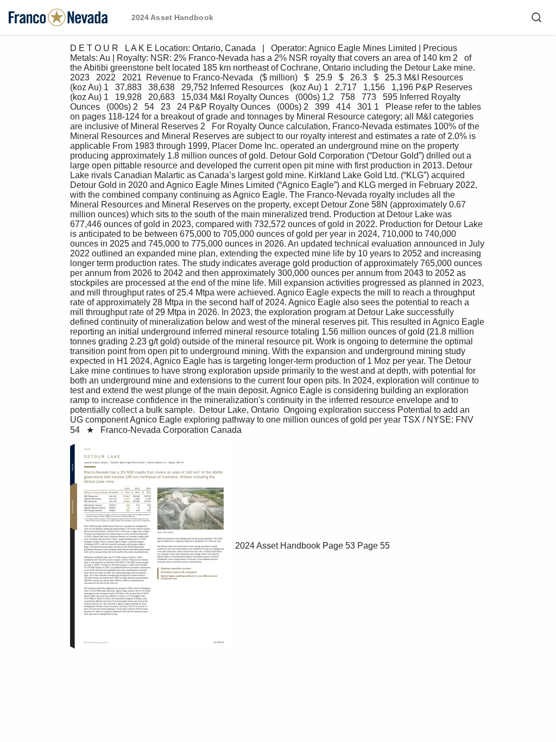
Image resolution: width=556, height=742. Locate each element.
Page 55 (373, 545)
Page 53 (339, 545)
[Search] (536, 17)
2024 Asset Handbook (277, 545)
